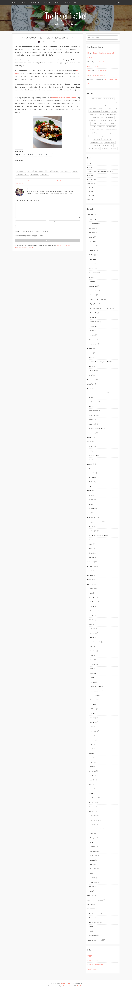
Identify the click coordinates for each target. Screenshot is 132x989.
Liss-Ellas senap (40, 171)
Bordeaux (93, 722)
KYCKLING (90, 562)
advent (91, 446)
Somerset (93, 700)
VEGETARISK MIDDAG (94, 940)
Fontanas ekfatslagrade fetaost (64, 98)
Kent (91, 668)
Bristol (92, 637)
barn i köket (96, 98)
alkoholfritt (92, 473)
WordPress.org (92, 969)
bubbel (91, 477)
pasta (49, 171)
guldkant (109, 117)
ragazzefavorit (65, 171)
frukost (93, 114)
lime (93, 126)
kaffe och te (93, 415)
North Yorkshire (95, 686)
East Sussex (94, 664)
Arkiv (75, 2)
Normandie (94, 731)
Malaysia (92, 780)
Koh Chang (94, 851)
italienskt (102, 120)
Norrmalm (93, 313)
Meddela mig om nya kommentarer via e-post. (33, 231)
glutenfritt (111, 114)
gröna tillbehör (94, 922)
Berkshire (93, 633)
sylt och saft (93, 935)
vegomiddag (94, 148)
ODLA (89, 571)
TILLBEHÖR (91, 909)
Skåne (91, 277)
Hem (13, 2)
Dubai (91, 624)
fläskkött (92, 499)
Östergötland (93, 219)
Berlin (92, 864)
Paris (92, 735)
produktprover (111, 129)
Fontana (30, 171)
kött (94, 123)
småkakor (92, 370)
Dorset (92, 660)
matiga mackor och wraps (97, 535)
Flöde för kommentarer (95, 965)
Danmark (92, 619)
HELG (89, 442)
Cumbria (93, 651)
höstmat (92, 120)
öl (89, 468)
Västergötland (93, 339)
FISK (88, 388)
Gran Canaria (94, 820)
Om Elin (91, 187)
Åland (91, 593)
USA (90, 873)
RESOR (57, 2)
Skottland (92, 807)
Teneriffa (93, 833)
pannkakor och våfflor (96, 428)
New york (93, 882)
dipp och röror (94, 913)
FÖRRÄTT (90, 384)
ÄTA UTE (90, 215)
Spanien (91, 811)
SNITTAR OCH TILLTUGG (95, 900)
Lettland (91, 775)
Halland (91, 264)
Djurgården (94, 304)
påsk (95, 133)
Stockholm (107, 139)
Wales (91, 891)
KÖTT (89, 491)
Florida (92, 877)
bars (90, 397)
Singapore (92, 802)
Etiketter (90, 167)
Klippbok (67, 2)
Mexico (91, 789)
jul (89, 451)
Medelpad (92, 268)
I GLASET (90, 464)
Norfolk (92, 682)
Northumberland (95, 691)
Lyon (91, 726)
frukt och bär (93, 402)
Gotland (91, 255)
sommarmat (111, 136)
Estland (91, 713)
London (101, 126)
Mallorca (93, 824)
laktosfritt (103, 123)
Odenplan (93, 317)
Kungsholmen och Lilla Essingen (101, 308)
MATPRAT (90, 566)
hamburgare (93, 530)
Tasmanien (94, 611)
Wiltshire (93, 709)
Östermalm (94, 290)
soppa (97, 139)
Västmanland (93, 344)
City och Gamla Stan (97, 299)
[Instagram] (119, 2)
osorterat (90, 575)
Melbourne (94, 602)
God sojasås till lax (100, 71)
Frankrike (92, 718)
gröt (90, 406)
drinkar (91, 482)
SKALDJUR (91, 895)
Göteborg (92, 246)
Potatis (91, 548)
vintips (113, 148)
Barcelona (93, 815)
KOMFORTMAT (92, 517)
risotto (91, 553)
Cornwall (93, 646)
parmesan (111, 126)
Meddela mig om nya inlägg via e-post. (30, 236)
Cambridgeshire (95, 642)
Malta (91, 784)
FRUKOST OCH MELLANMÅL (96, 393)
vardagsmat (34, 174)
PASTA (89, 580)
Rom (91, 762)
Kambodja (92, 771)
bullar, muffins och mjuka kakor (99, 362)
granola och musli (95, 410)
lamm (91, 504)
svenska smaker (96, 142)
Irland (91, 749)
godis (91, 366)
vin (90, 486)
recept (75, 171)
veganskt (96, 145)
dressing (92, 108)
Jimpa (89, 71)
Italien (91, 758)
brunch (103, 102)
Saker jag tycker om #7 (101, 75)
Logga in (90, 956)
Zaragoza (93, 838)
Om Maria (91, 195)
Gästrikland (92, 250)
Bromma (93, 295)
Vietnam (104, 148)
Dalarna (91, 237)
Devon (92, 655)
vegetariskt (44, 174)
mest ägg (92, 424)
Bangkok (93, 846)
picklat (91, 926)
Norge (91, 793)
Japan (91, 766)
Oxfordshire (94, 695)
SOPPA (89, 904)
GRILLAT (90, 437)
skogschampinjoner (22, 174)
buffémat (113, 102)
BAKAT (89, 348)
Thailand (91, 842)
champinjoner (21, 171)
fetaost (106, 111)
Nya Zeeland (93, 798)
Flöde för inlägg (92, 960)
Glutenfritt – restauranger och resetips (100, 171)
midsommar (93, 455)
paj (90, 539)
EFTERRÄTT (91, 379)
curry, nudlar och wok (96, 522)
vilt (90, 513)
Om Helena (92, 191)
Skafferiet (47, 2)
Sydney (92, 606)
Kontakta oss (35, 2)
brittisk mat (93, 102)
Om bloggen (22, 2)
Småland (92, 281)
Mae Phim (93, 855)
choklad (102, 105)
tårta (90, 375)
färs (101, 114)
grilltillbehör (97, 117)
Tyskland (92, 860)
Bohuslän (92, 232)
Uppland (92, 330)
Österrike (92, 588)
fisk (114, 111)
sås (90, 931)
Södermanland (94, 272)
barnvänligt (109, 98)
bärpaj (91, 353)
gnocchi (91, 526)
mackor (91, 419)
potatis (100, 129)
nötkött (91, 508)
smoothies (92, 433)
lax (112, 123)
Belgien (91, 615)
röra (101, 136)
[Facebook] (116, 2)
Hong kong (92, 740)
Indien (91, 744)
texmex (91, 557)
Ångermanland (94, 223)
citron (111, 105)
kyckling (112, 120)
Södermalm (94, 321)
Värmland (92, 335)
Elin (44, 42)
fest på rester (95, 111)
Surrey (92, 704)
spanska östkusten (96, 829)
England (113, 108)
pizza (90, 544)
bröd (90, 357)
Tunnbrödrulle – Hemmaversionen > (68, 180)
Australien (92, 597)
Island (91, 753)
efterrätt (102, 108)
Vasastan (93, 326)
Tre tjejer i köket (66, 16)
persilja (55, 171)
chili (93, 105)
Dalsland (92, 241)
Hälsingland (93, 259)
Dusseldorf (94, 869)
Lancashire (94, 673)
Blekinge (92, 228)
